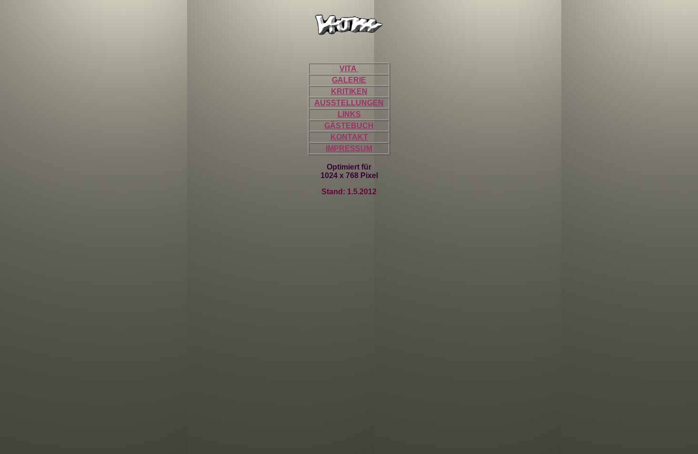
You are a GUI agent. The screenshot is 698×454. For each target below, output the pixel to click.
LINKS (349, 114)
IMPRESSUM (349, 148)
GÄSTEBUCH (349, 126)
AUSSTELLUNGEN (349, 103)
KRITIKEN (349, 91)
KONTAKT (349, 137)
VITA (349, 69)
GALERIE (349, 80)
